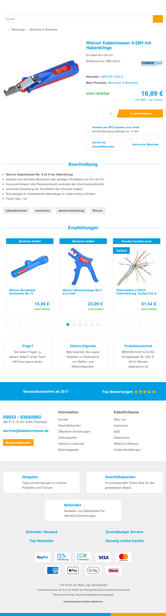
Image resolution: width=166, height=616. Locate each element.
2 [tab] (73, 324)
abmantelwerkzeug (71, 210)
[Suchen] (158, 19)
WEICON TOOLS (112, 77)
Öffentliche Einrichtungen (74, 431)
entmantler (42, 210)
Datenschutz (122, 437)
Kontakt (63, 419)
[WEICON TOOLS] (152, 63)
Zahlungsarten (67, 437)
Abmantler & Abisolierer (123, 83)
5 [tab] (92, 324)
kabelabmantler (16, 210)
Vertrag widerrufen (18, 442)
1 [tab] (67, 324)
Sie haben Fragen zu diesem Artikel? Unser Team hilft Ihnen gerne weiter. (28, 357)
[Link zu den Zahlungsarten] (83, 565)
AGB (117, 431)
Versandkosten (99, 585)
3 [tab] (80, 324)
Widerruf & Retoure (126, 444)
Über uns (120, 419)
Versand (158, 99)
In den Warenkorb (141, 113)
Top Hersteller (41, 540)
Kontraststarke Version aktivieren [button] (83, 601)
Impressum (121, 425)
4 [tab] (86, 324)
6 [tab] (98, 324)
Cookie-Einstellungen (127, 450)
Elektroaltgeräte (68, 450)
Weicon (98, 210)
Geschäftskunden (69, 425)
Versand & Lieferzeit (71, 444)
